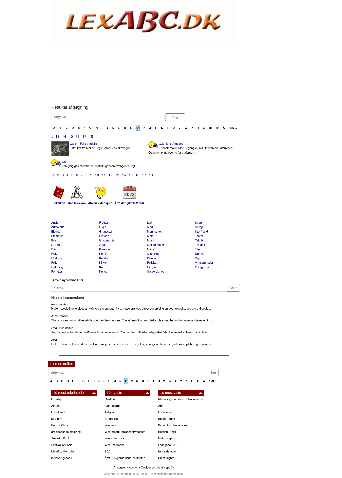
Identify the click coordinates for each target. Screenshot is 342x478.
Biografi (56, 231)
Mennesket (154, 231)
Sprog (199, 227)
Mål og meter (155, 244)
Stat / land (201, 231)
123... (233, 127)
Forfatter (56, 271)
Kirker (103, 262)
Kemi (102, 253)
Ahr (160, 405)
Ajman (55, 405)
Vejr (197, 258)
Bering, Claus (60, 425)
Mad (150, 227)
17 (84, 136)
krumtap (56, 399)
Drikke (55, 244)
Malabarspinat (167, 438)
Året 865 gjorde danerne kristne (125, 458)
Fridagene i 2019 (168, 445)
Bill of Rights (166, 458)
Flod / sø (56, 258)
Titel (197, 249)
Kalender (105, 249)
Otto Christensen (62, 328)
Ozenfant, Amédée (190, 147)
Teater (199, 236)
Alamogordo (112, 405)
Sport (198, 222)
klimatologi (58, 412)
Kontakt (133, 467)
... (52, 136)
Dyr (53, 249)
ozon (100, 163)
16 (78, 136)
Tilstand (200, 244)
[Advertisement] (145, 73)
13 (57, 136)
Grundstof (105, 231)
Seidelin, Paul (60, 438)
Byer (54, 240)
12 (110, 174)
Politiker (152, 262)
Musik (151, 240)
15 (71, 136)
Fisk (54, 253)
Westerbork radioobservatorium (125, 432)
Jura (102, 244)
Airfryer (109, 412)
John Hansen (59, 316)
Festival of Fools (61, 445)
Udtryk (199, 253)
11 (104, 174)
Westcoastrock (114, 438)
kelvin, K (56, 418)
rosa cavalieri (59, 304)
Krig (101, 267)
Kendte (103, 258)
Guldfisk (110, 399)
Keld (54, 339)
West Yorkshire (114, 445)
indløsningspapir (61, 458)
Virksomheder (204, 262)
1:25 (107, 451)
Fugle (102, 227)
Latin (150, 222)
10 (97, 174)
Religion (152, 267)
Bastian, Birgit (167, 432)
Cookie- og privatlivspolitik (158, 467)
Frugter (103, 222)
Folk (54, 262)
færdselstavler (167, 451)
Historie (104, 236)
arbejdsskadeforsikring (66, 432)
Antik (54, 222)
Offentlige (153, 253)
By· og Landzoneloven (172, 425)
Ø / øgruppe (202, 267)
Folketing (57, 267)
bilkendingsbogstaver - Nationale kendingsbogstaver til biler (183, 399)
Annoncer (119, 467)
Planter (151, 258)
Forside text (165, 412)
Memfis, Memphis (63, 451)
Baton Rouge (166, 418)
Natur (150, 249)
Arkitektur (57, 227)
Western (110, 425)
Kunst (103, 271)
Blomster (57, 236)
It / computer (107, 240)
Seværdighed (155, 271)
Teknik (199, 240)
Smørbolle (111, 418)
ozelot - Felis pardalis (101, 145)
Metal (150, 236)
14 (64, 136)
